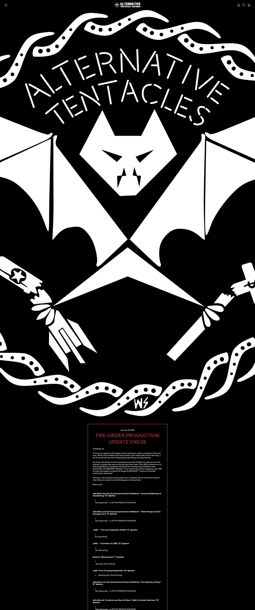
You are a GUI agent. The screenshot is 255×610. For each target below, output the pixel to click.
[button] (243, 5)
